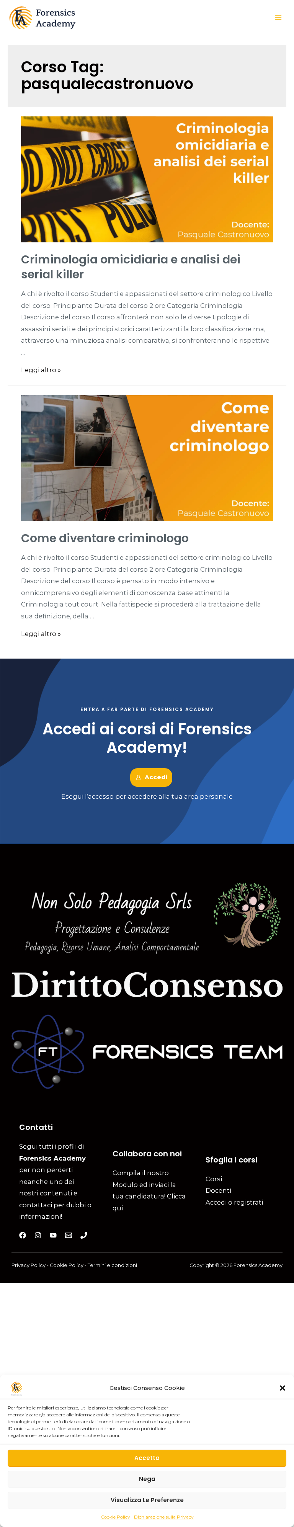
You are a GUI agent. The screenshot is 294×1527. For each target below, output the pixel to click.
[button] (282, 1388)
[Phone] (83, 1235)
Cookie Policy (115, 1517)
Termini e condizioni (112, 1265)
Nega (147, 1479)
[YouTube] (53, 1235)
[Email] (68, 1235)
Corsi (214, 1179)
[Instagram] (37, 1235)
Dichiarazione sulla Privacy (164, 1517)
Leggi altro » (41, 370)
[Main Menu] (278, 18)
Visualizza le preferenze (147, 1500)
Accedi (156, 777)
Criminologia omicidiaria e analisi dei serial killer (130, 267)
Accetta (147, 1458)
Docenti (218, 1190)
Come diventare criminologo (105, 538)
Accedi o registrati (234, 1202)
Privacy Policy (29, 1265)
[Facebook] (22, 1235)
